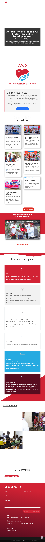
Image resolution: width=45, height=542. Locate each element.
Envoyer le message (31, 511)
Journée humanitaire (30, 180)
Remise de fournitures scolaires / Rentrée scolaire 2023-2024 (12, 193)
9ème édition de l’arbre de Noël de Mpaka (31, 164)
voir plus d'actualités (28, 209)
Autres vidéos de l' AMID (22, 244)
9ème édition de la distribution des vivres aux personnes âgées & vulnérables (12, 166)
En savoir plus (23, 108)
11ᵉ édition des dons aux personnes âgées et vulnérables (12, 138)
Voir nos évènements (11, 476)
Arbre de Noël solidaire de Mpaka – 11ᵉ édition (31, 138)
